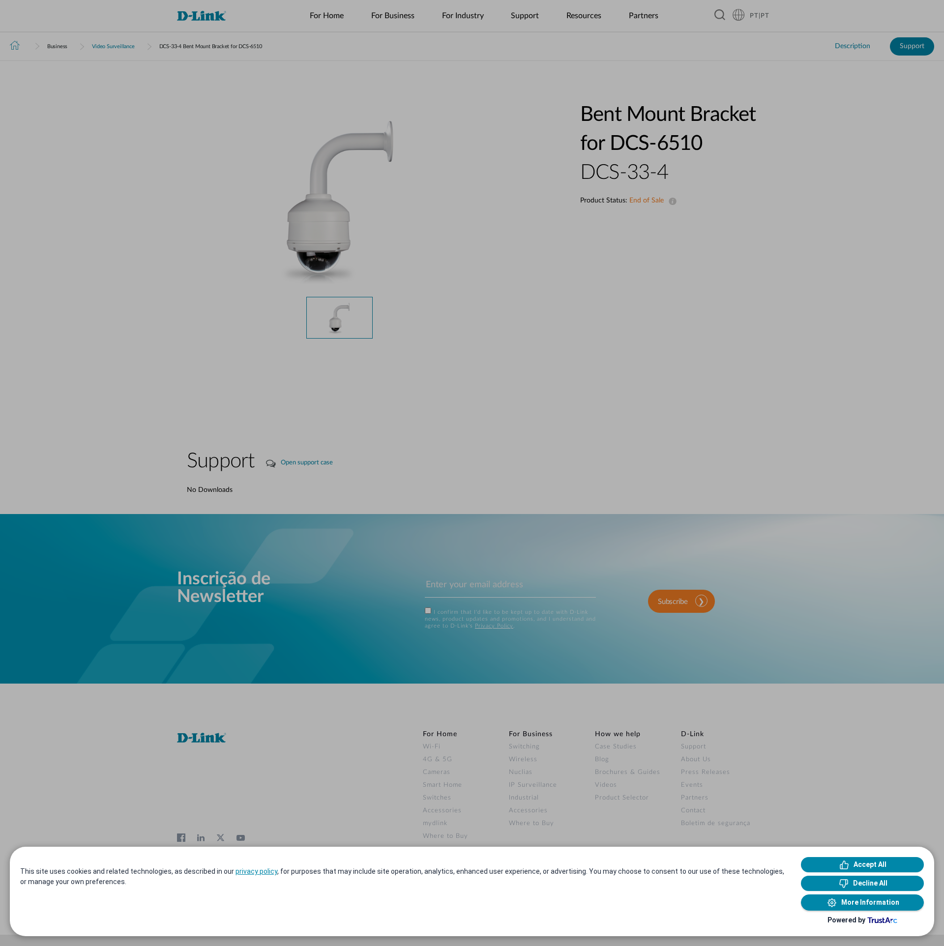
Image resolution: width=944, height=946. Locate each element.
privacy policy (256, 871)
